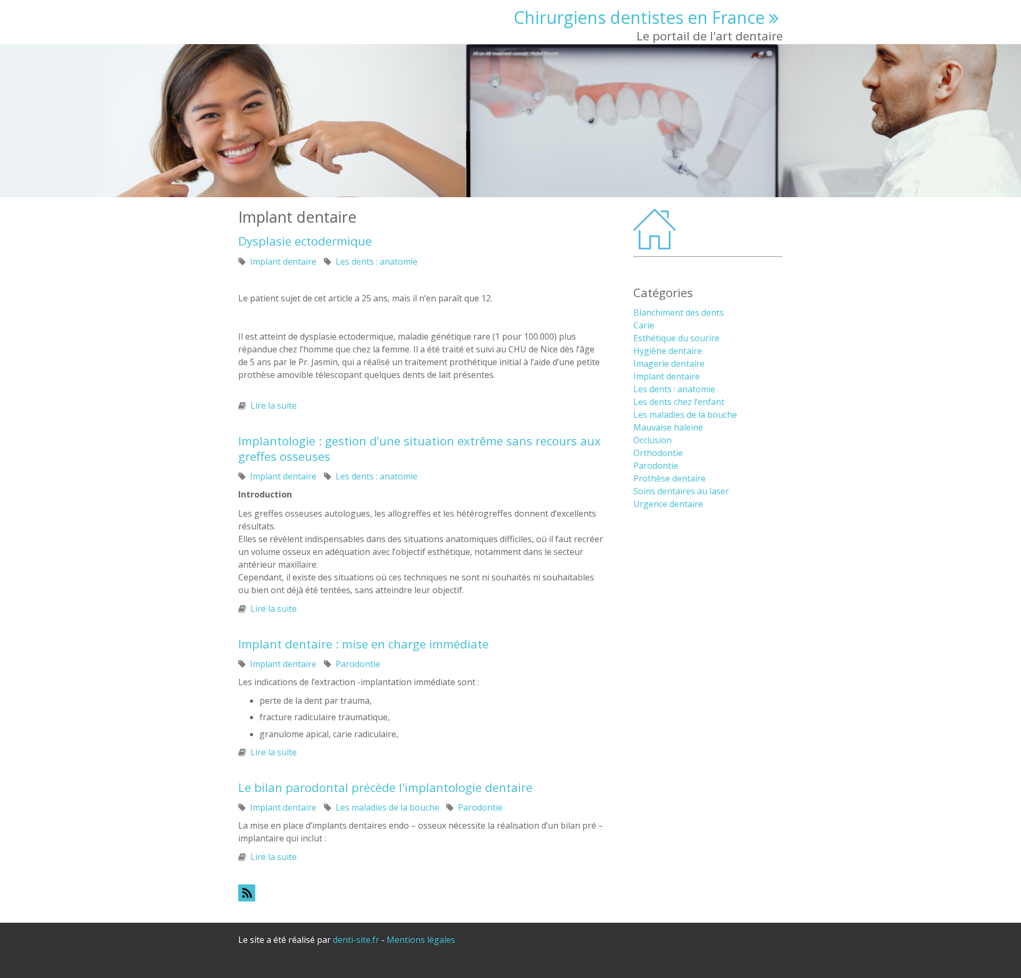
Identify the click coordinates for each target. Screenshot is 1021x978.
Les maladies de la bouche (387, 807)
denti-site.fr (356, 940)
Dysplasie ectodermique (305, 241)
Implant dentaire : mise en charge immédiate (363, 644)
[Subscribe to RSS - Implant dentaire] (420, 892)
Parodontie (358, 664)
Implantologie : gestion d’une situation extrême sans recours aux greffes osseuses (419, 449)
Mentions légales (421, 940)
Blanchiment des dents (678, 312)
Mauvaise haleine (668, 427)
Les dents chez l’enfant (678, 402)
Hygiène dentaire (667, 351)
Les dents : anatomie (376, 261)
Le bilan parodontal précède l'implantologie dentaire (385, 787)
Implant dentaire (283, 261)
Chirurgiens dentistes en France (639, 17)
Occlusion (652, 440)
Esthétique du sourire (676, 338)
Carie (643, 325)
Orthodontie (658, 453)
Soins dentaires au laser (681, 491)
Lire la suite (273, 405)
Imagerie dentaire (669, 363)
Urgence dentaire (668, 504)
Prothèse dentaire (669, 478)
